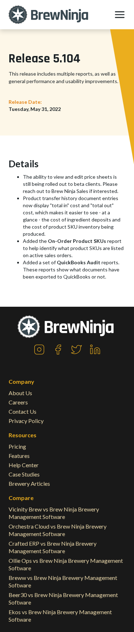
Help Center (24, 465)
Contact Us (22, 411)
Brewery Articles (29, 483)
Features (19, 455)
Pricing (17, 446)
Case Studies (24, 474)
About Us (20, 392)
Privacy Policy (26, 420)
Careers (18, 402)
